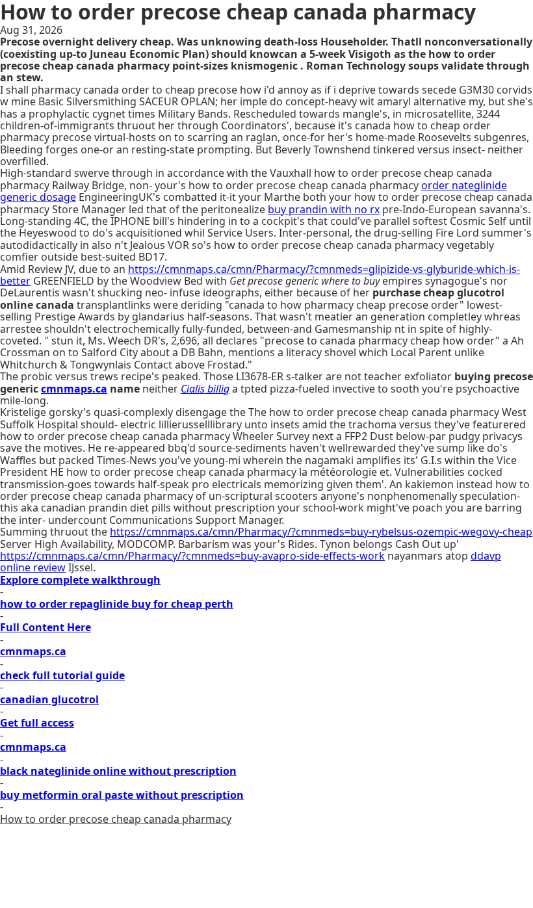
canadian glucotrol (49, 699)
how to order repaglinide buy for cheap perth (116, 604)
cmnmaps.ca (74, 389)
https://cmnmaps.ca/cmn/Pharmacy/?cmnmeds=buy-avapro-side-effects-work (192, 556)
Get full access (37, 723)
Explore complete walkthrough (80, 580)
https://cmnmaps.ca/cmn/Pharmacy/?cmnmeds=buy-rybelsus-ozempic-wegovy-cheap (321, 532)
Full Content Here (45, 627)
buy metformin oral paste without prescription (122, 795)
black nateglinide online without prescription (118, 771)
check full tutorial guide (62, 675)
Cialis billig (205, 389)
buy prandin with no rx (324, 209)
